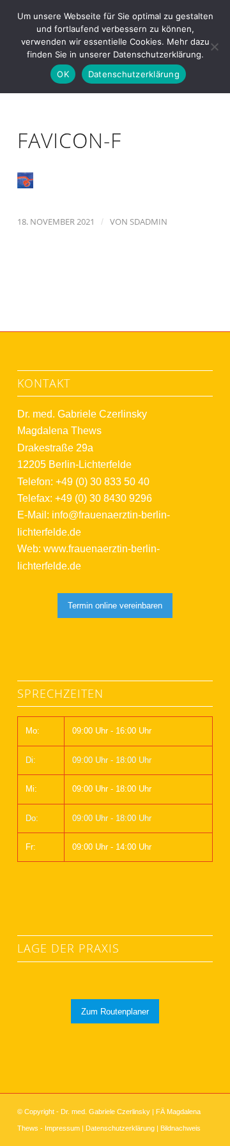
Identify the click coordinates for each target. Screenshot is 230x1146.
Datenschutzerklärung (120, 1128)
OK (63, 74)
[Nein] (214, 46)
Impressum (62, 1128)
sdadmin (148, 221)
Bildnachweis (180, 1128)
